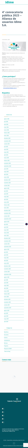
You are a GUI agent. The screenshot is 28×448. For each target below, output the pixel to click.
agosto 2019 (6, 310)
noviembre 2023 (7, 182)
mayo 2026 (6, 127)
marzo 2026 (6, 129)
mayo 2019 (6, 318)
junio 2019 (6, 316)
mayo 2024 (6, 171)
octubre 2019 (7, 305)
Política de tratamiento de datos (9, 445)
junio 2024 (6, 168)
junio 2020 (6, 282)
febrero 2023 (6, 205)
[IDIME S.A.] (15, 2)
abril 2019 (6, 321)
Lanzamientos (7, 340)
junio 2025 (6, 149)
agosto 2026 (6, 118)
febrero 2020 (6, 293)
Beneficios (6, 332)
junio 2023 (6, 193)
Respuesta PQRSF (8, 348)
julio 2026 (6, 121)
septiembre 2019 (7, 307)
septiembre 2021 (7, 246)
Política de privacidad (21, 445)
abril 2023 (6, 199)
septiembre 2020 (7, 274)
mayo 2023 (6, 196)
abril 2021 (6, 260)
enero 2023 (6, 207)
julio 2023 (6, 191)
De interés (6, 334)
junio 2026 (6, 124)
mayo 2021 (6, 257)
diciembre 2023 (7, 180)
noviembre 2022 (7, 213)
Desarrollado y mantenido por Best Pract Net (15, 440)
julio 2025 (6, 146)
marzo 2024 (6, 177)
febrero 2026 (6, 132)
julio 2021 (6, 252)
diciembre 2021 (7, 238)
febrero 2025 (6, 160)
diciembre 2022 (7, 210)
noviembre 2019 (7, 302)
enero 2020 (6, 296)
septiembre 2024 (7, 166)
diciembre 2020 (7, 266)
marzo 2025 (6, 157)
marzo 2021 (6, 263)
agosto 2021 (6, 249)
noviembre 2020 (7, 268)
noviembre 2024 (7, 163)
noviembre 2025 (7, 141)
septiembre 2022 (7, 218)
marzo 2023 (6, 202)
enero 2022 (6, 235)
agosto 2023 (6, 188)
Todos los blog (7, 351)
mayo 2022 (6, 230)
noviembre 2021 (7, 241)
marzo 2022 (6, 232)
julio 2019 (6, 313)
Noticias (6, 343)
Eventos (5, 337)
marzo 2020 (6, 291)
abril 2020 (6, 288)
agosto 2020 (6, 277)
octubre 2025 (7, 143)
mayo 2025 (6, 152)
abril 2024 (6, 174)
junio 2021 (6, 255)
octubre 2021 (7, 243)
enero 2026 (6, 135)
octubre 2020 (7, 271)
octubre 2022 (7, 216)
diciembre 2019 (7, 299)
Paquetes (6, 345)
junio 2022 (6, 227)
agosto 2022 (6, 221)
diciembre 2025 (7, 138)
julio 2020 (6, 280)
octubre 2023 (7, 185)
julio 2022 (6, 224)
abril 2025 (6, 154)
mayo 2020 (6, 285)
